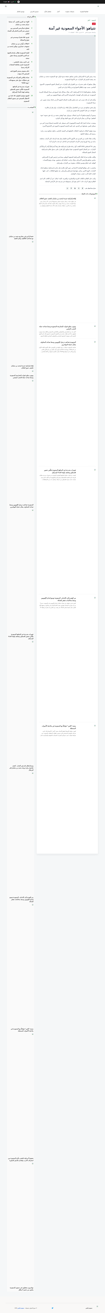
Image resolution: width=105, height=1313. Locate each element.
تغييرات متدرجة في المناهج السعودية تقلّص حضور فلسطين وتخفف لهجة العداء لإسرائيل (60, 471)
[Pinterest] (71, 188)
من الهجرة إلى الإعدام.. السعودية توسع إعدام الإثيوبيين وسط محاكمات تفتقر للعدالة (58, 599)
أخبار (58, 11)
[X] (78, 188)
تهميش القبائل (20, 11)
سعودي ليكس (21, 1308)
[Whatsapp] (67, 188)
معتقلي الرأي (47, 11)
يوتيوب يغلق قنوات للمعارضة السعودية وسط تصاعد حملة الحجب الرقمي (57, 328)
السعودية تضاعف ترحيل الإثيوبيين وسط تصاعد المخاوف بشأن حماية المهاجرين (58, 343)
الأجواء (73, 79)
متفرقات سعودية (69, 11)
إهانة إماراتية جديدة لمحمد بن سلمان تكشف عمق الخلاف (57, 198)
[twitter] (18, 2)
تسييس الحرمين (34, 11)
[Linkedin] (75, 188)
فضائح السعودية (84, 11)
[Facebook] (82, 188)
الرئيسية (94, 20)
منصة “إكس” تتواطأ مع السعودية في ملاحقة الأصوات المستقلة (59, 727)
